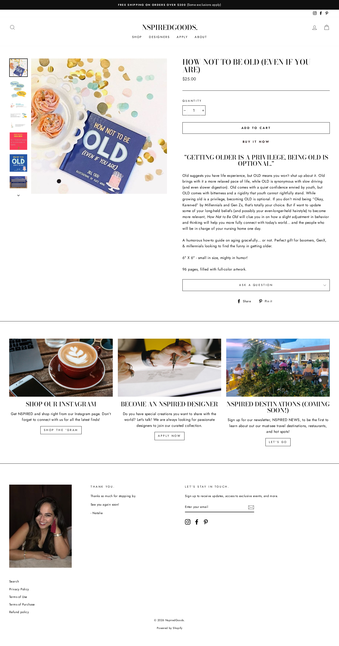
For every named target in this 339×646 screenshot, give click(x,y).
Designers (159, 37)
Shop (137, 37)
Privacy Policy (19, 589)
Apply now (169, 436)
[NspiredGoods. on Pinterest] (205, 522)
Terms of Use (18, 596)
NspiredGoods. (169, 27)
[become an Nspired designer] (169, 368)
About (201, 37)
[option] (169, 4)
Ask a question (256, 285)
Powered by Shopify (169, 628)
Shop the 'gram (61, 430)
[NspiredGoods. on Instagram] (187, 522)
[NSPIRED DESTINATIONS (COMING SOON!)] (278, 368)
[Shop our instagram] (61, 368)
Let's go (278, 442)
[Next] (18, 194)
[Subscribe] (251, 507)
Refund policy (19, 612)
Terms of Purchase (22, 604)
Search (14, 581)
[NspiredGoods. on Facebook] (196, 522)
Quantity (192, 101)
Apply (182, 37)
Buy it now (256, 142)
